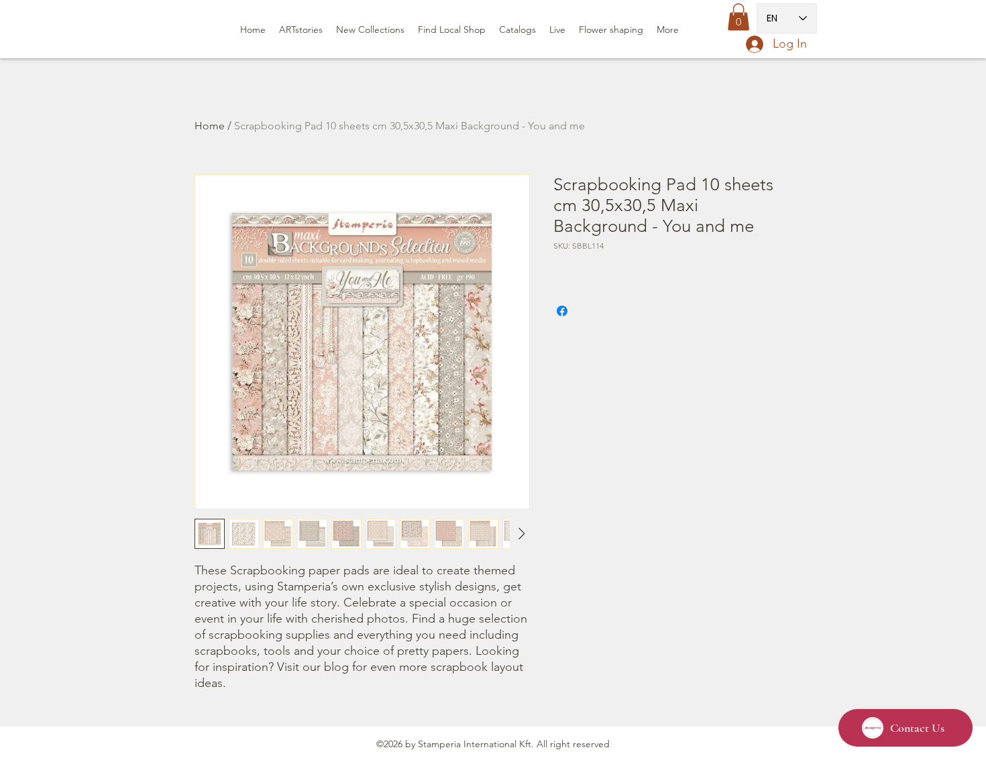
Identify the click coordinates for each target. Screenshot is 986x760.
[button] (738, 17)
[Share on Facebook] (562, 311)
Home (210, 125)
